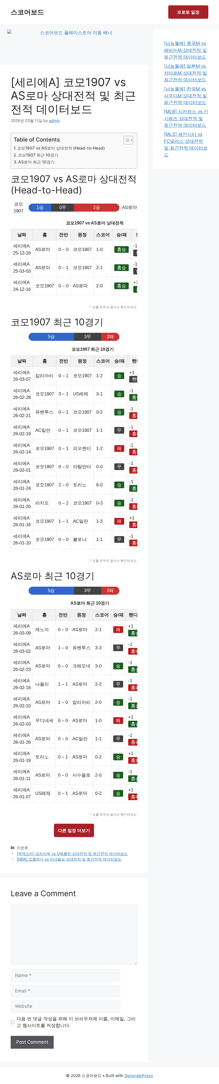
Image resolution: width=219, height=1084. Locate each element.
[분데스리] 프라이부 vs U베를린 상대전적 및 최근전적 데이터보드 (72, 853)
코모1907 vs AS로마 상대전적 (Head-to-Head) (61, 148)
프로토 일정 (188, 12)
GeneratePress (138, 1075)
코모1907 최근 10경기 (38, 155)
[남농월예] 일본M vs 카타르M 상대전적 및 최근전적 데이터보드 (185, 72)
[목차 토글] (126, 140)
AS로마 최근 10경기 (36, 162)
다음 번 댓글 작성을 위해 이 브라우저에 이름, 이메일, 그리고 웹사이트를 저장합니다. (76, 1022)
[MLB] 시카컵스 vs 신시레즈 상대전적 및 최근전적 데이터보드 (186, 118)
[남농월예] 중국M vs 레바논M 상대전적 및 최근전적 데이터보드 (185, 50)
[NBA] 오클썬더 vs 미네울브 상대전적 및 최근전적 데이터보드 (69, 859)
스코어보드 (27, 12)
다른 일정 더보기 (74, 830)
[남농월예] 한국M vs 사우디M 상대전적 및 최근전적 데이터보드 (185, 95)
